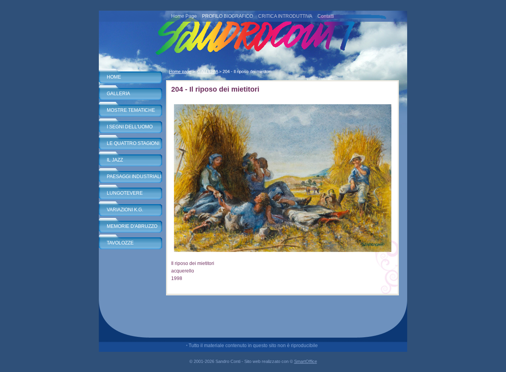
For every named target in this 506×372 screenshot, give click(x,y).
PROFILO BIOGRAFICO (227, 16)
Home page (180, 71)
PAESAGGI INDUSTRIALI (134, 176)
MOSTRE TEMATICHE (131, 110)
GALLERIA (118, 93)
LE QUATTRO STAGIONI (133, 143)
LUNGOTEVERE (125, 193)
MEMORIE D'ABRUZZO (132, 226)
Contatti (325, 16)
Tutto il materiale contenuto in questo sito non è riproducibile (253, 345)
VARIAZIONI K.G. (125, 209)
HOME (114, 77)
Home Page (184, 16)
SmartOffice (305, 361)
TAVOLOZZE (120, 243)
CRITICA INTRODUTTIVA (285, 16)
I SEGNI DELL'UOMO (130, 127)
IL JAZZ (115, 160)
